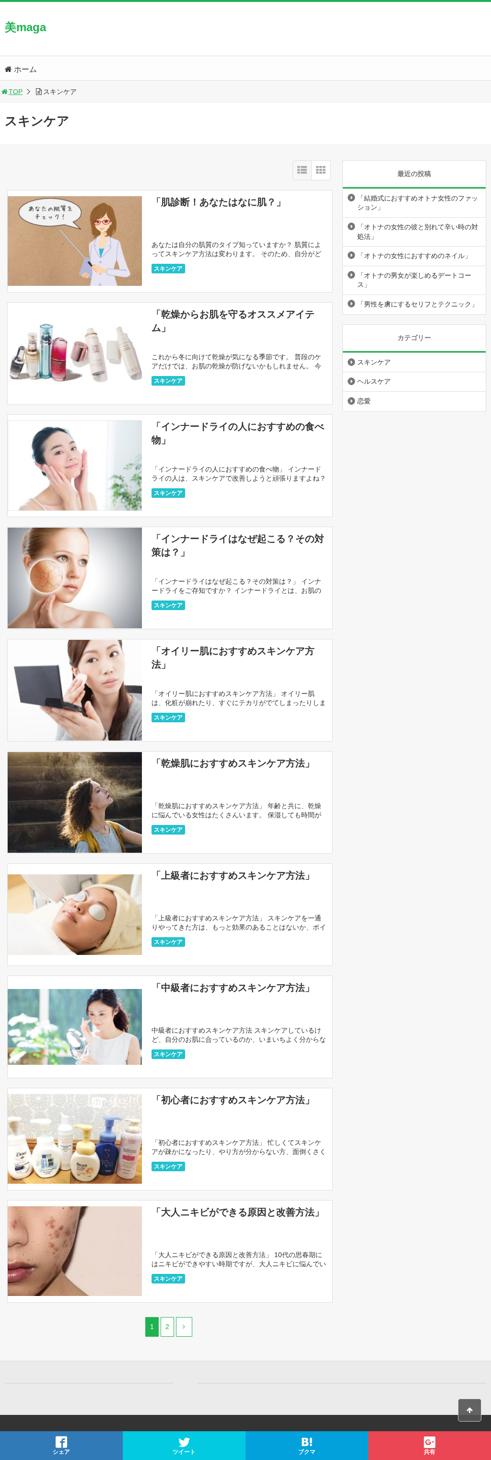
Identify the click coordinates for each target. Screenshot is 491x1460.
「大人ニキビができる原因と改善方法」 (238, 1212)
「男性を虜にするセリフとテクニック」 (417, 304)
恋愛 (364, 401)
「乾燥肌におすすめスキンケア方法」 (233, 763)
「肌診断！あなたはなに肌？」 (219, 202)
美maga (25, 27)
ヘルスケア (374, 381)
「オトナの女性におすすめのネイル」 (414, 255)
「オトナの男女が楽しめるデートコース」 (414, 280)
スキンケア (168, 268)
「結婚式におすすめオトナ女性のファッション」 (417, 203)
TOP (16, 91)
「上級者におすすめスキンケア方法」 (233, 875)
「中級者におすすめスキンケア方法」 (233, 987)
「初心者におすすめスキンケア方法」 (233, 1100)
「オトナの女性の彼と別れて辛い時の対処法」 (417, 231)
